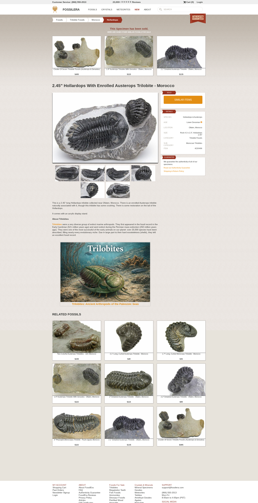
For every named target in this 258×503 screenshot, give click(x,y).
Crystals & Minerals (144, 485)
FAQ (81, 490)
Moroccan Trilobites (194, 143)
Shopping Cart (59, 487)
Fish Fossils (114, 492)
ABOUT (147, 9)
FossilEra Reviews (87, 495)
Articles (82, 500)
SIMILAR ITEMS (183, 100)
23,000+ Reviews (127, 2)
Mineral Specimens (144, 487)
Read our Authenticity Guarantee (177, 168)
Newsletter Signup (61, 492)
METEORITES (123, 9)
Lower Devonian (194, 122)
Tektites (138, 495)
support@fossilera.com (173, 487)
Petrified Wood (116, 500)
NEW (137, 9)
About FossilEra (86, 487)
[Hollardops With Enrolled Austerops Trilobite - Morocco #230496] (105, 162)
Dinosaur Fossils (117, 497)
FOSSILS (92, 9)
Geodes (138, 490)
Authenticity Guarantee (89, 492)
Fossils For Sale (117, 485)
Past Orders (58, 490)
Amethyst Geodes (143, 497)
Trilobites (113, 487)
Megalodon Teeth (117, 490)
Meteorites (140, 492)
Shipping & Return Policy (174, 171)
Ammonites (114, 495)
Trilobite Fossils (195, 138)
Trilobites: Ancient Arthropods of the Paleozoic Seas (105, 304)
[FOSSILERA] (55, 12)
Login (200, 2)
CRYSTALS (106, 9)
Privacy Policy (85, 497)
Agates (138, 500)
